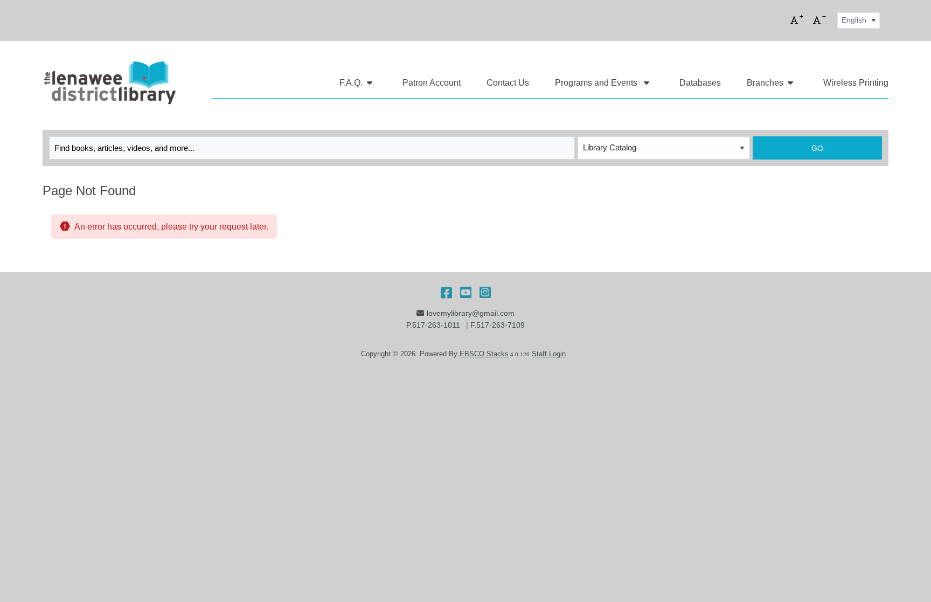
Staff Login (549, 354)
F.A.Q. (351, 82)
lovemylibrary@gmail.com (470, 313)
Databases (700, 82)
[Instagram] (485, 292)
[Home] (109, 83)
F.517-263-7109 (497, 325)
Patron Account (431, 82)
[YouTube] (465, 292)
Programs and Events (597, 82)
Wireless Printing (855, 82)
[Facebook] (446, 292)
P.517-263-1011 (433, 325)
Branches (765, 82)
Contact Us (508, 82)
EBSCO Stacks (484, 354)
